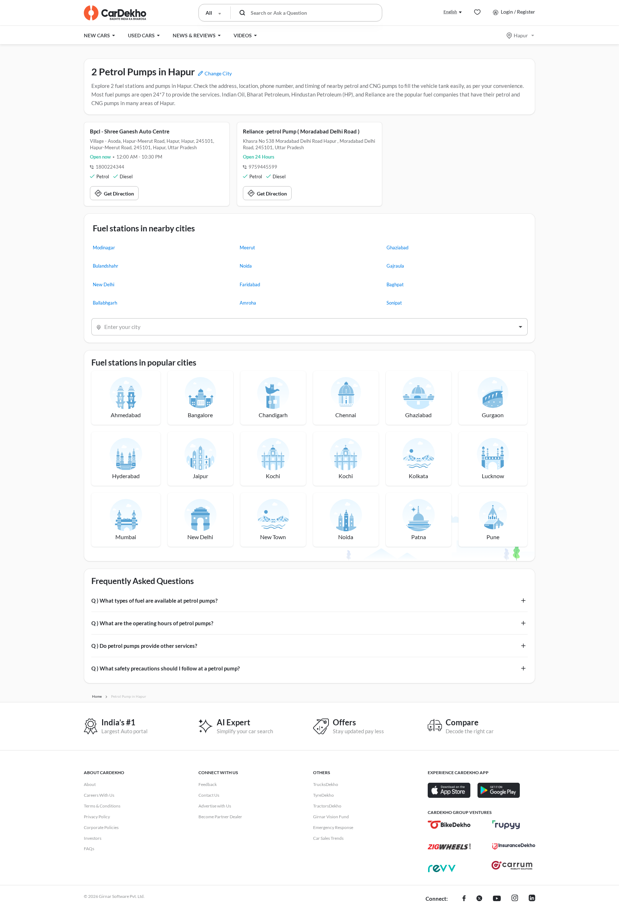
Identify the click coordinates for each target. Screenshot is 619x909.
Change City (217, 73)
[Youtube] (497, 899)
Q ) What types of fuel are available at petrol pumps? (154, 600)
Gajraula (395, 266)
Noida (246, 266)
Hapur (521, 35)
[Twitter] (479, 899)
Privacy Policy (97, 816)
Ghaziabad (397, 247)
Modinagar (104, 247)
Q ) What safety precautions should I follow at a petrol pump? (165, 668)
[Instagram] (515, 899)
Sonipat (394, 303)
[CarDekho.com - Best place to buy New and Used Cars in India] (115, 12)
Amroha (248, 303)
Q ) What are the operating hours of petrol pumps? (152, 623)
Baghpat (395, 284)
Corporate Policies (101, 827)
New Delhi (103, 284)
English (450, 11)
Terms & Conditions (102, 806)
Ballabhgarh (105, 303)
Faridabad (250, 284)
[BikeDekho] (449, 825)
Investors (92, 838)
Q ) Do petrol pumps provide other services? (144, 645)
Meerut (247, 247)
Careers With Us (99, 795)
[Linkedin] (532, 899)
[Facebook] (464, 899)
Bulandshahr (105, 266)
